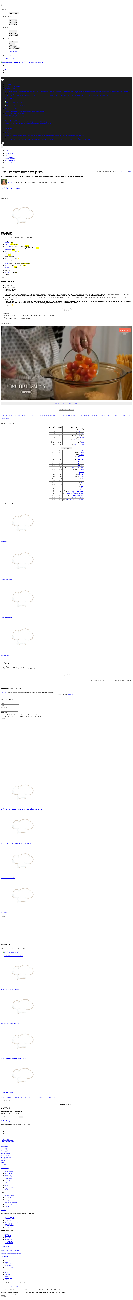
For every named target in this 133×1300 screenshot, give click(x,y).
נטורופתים (8, 1237)
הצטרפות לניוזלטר (10, 159)
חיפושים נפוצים (4, 1256)
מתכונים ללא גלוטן (35, 92)
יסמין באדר (10, 182)
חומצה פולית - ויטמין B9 (77, 467)
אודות (2, 1145)
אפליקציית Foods (10, 98)
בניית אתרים (16, 1286)
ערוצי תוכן (8, 134)
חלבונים (81, 431)
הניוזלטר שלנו (5, 1108)
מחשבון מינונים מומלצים (31, 123)
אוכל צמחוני (97, 92)
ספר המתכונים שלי (93, 95)
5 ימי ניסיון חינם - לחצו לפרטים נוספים (16, 117)
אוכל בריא (46, 95)
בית (130, 171)
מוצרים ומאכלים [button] (19, 108)
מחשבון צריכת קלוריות (45, 123)
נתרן (82, 442)
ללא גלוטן (7, 1189)
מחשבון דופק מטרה (22, 122)
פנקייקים (7, 1271)
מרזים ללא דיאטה (39, 139)
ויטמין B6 (81, 465)
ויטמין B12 (81, 470)
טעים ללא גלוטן (78, 139)
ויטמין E (81, 474)
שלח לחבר (5, 188)
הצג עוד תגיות (5, 418)
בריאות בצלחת (88, 139)
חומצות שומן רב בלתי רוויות (76, 491)
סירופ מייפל (8, 267)
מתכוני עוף (63, 92)
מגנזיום (82, 482)
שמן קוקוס (8, 251)
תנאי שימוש (8, 1152)
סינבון (6, 155)
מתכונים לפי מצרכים (64, 95)
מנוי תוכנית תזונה (6, 1157)
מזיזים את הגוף (29, 139)
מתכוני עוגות (105, 92)
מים (83, 450)
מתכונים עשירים (75, 95)
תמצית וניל (8, 250)
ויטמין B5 (81, 463)
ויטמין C (81, 472)
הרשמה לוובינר (9, 162)
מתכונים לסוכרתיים (23, 92)
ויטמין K (81, 476)
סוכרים (78, 435)
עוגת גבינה (8, 1264)
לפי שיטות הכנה (9, 95)
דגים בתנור (8, 1279)
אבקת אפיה (8, 246)
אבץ (82, 487)
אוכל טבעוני (8, 1180)
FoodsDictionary (5, 1121)
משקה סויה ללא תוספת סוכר (13, 248)
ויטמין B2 (81, 459)
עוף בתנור (8, 1274)
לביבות (7, 1276)
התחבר (8, 55)
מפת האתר (4, 1148)
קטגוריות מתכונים (5, 1168)
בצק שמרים (8, 1278)
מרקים (43, 92)
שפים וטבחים (9, 1239)
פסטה (68, 92)
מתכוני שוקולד (9, 1187)
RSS (2, 1162)
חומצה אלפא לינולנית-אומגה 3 (75, 493)
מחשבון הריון (8, 129)
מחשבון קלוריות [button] (19, 113)
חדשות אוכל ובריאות (11, 136)
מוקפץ (76, 92)
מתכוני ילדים (49, 92)
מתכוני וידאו (84, 95)
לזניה (6, 1269)
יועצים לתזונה (9, 1243)
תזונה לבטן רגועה (50, 139)
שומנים (82, 438)
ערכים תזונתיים (31, 111)
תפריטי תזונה (40, 111)
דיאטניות (7, 1234)
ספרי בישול (32, 95)
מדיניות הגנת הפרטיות (7, 1294)
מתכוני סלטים (123, 92)
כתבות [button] (11, 132)
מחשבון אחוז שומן (18, 123)
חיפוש (7, 150)
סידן (82, 478)
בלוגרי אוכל (8, 1236)
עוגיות (72, 92)
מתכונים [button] (17, 88)
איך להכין (81, 136)
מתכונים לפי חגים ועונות (22, 95)
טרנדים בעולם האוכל (11, 92)
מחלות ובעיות (61, 136)
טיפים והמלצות (21, 136)
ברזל (82, 480)
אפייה (80, 92)
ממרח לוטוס (8, 272)
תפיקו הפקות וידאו (6, 1286)
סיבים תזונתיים (79, 444)
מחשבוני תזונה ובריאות (11, 120)
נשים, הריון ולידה (32, 136)
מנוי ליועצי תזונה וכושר (7, 1142)
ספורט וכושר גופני (42, 136)
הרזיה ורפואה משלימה (17, 139)
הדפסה (12, 188)
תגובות (18, 188)
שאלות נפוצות (5, 1150)
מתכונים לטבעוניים (88, 92)
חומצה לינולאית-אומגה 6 (77, 495)
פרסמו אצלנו (4, 1147)
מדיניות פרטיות (5, 1153)
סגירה (3, 1296)
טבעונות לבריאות (69, 139)
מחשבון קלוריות (47, 122)
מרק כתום (8, 1272)
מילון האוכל (8, 110)
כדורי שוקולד (8, 1265)
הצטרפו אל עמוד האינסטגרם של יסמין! (65, 403)
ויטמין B (81, 455)
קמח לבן (7, 243)
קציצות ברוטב (9, 157)
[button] (10, 88)
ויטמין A (81, 452)
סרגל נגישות (8, 164)
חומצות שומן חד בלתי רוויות (76, 497)
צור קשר (11, 50)
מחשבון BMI (8, 123)
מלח (6, 255)
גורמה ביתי (8, 139)
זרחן (82, 484)
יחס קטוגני (71, 694)
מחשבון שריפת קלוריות (35, 122)
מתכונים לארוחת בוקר (11, 1267)
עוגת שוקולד (8, 1260)
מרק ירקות (8, 1262)
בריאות (68, 136)
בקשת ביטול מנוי (6, 1159)
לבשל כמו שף (59, 139)
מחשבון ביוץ (8, 130)
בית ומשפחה (74, 136)
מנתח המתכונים (104, 95)
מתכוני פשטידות (114, 92)
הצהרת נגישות (13, 52)
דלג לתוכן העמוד (6, 1)
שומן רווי (77, 440)
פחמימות (81, 433)
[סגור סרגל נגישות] (1, 5)
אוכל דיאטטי (54, 95)
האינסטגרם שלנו (10, 153)
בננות (6, 263)
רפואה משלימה (52, 136)
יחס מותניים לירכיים (10, 122)
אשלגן (82, 489)
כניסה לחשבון (10, 84)
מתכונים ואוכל (123, 171)
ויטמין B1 (81, 457)
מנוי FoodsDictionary (11, 59)
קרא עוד (4, 693)
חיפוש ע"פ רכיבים (20, 111)
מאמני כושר (8, 1241)
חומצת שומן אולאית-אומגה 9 (75, 499)
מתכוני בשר (56, 92)
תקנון (2, 1152)
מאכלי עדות (39, 95)
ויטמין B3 (81, 461)
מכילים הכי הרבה (10, 111)
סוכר (6, 244)
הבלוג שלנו (4, 1160)
